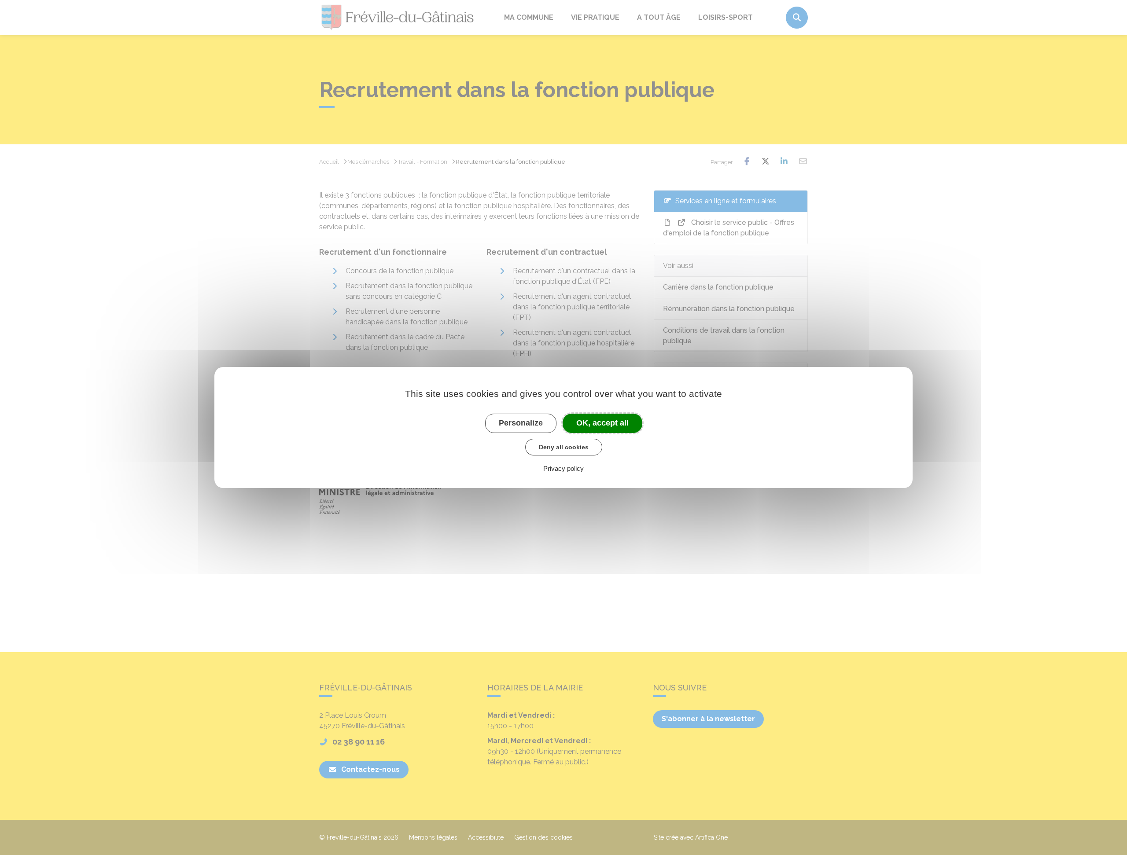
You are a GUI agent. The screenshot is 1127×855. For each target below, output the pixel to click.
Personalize (521, 422)
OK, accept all (602, 422)
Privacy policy (563, 468)
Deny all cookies (564, 447)
